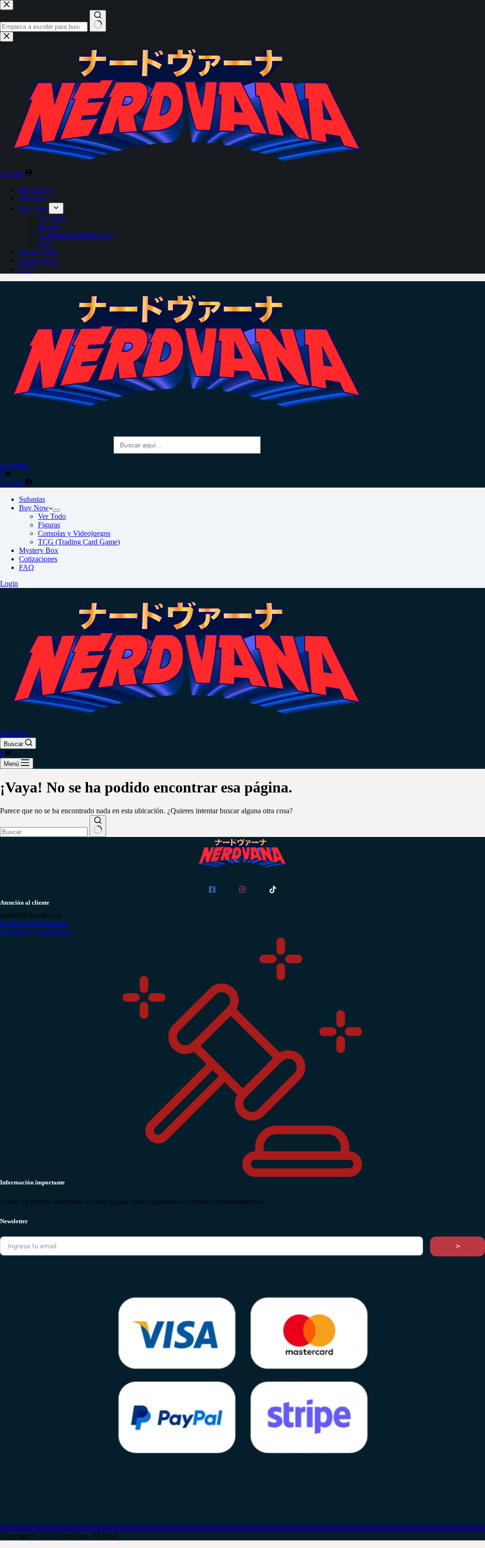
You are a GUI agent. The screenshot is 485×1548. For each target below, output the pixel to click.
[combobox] (44, 832)
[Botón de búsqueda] (98, 826)
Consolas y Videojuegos (74, 533)
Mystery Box (38, 550)
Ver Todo (52, 516)
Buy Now (34, 508)
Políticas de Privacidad (34, 923)
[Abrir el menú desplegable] (56, 510)
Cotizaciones (38, 559)
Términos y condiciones (36, 932)
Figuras (49, 525)
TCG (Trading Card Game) (79, 542)
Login (9, 583)
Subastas (32, 499)
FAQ (26, 567)
